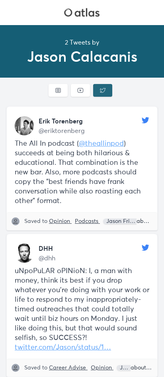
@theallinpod (101, 143)
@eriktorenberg (62, 131)
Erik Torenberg (61, 121)
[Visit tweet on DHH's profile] (24, 253)
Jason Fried (122, 221)
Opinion (60, 221)
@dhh (47, 258)
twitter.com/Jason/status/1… (63, 347)
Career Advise (68, 368)
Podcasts (87, 221)
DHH (46, 248)
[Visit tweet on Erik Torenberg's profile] (24, 125)
